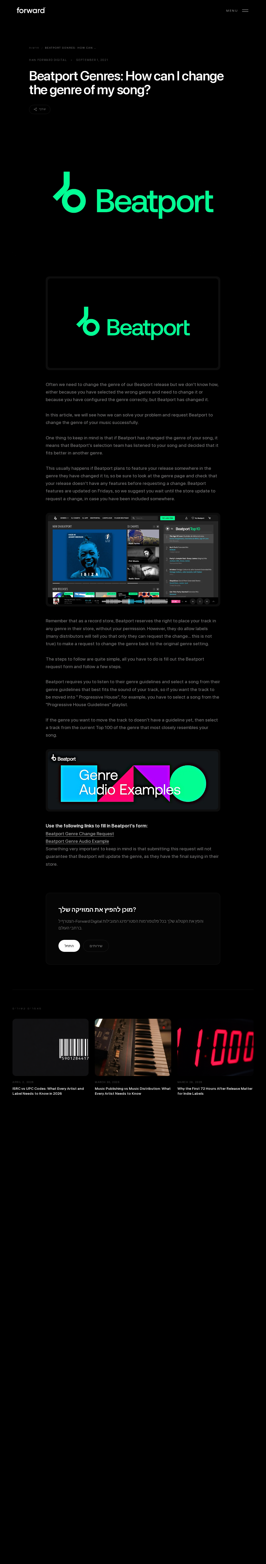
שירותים (96, 946)
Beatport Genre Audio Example (77, 841)
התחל (69, 946)
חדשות (34, 47)
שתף (42, 109)
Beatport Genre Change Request (80, 833)
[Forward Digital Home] (31, 10)
